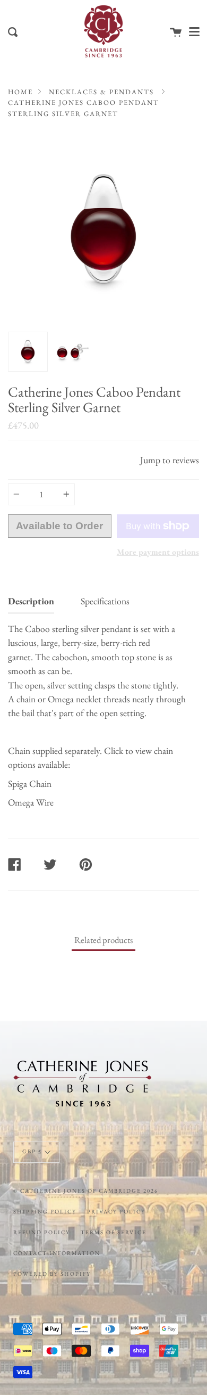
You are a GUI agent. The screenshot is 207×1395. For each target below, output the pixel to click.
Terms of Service (113, 1232)
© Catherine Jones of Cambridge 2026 (85, 1190)
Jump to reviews (169, 460)
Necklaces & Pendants (101, 91)
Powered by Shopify (52, 1273)
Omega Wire (31, 802)
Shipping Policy (44, 1211)
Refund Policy (41, 1232)
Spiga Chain (29, 783)
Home (20, 91)
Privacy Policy (116, 1211)
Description (31, 601)
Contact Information (56, 1253)
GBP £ (32, 1151)
